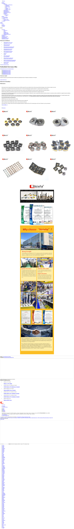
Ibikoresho (3, 29)
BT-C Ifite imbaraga (6, 56)
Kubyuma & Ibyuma (6, 45)
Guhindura (6, 14)
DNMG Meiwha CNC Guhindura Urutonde (11, 393)
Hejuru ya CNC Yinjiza (8, 383)
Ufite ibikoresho (6, 10)
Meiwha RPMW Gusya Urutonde (10, 390)
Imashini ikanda (7, 6)
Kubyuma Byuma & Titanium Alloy (9, 47)
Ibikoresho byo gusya (5, 36)
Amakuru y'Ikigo (6, 19)
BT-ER (5, 54)
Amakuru (3, 18)
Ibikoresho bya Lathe (5, 38)
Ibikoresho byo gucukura (7, 12)
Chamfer (6, 8)
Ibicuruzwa (3, 3)
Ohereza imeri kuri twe (3, 79)
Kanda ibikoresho (6, 11)
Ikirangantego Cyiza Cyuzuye (8, 43)
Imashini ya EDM (7, 9)
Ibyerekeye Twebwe (5, 17)
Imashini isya (7, 5)
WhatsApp (1, 23)
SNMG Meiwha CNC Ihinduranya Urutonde (12, 386)
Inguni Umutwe (6, 63)
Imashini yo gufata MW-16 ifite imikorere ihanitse (24, 417)
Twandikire (3, 406)
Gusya (6, 15)
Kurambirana (5, 13)
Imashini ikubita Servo (34, 417)
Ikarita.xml (3, 404)
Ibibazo (3, 16)
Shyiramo (3, 26)
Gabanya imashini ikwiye (8, 4)
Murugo (3, 2)
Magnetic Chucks (6, 33)
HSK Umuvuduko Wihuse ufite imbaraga (43, 417)
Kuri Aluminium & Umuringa (7, 356)
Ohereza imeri (2, 419)
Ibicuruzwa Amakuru (7, 20)
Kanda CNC (51, 417)
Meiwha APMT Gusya (8, 400)
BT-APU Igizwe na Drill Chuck (8, 58)
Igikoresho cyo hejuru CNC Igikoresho (12, 417)
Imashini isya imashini (3, 417)
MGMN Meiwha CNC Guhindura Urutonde (11, 396)
